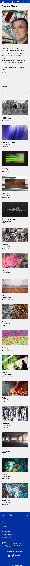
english (26, 515)
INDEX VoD (18, 555)
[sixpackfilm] (15, 2)
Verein (3, 520)
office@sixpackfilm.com (8, 537)
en (24, 1)
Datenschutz (18, 565)
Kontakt (4, 525)
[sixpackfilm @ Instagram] (9, 555)
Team (3, 523)
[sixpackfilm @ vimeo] (12, 555)
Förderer (4, 521)
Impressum (5, 526)
